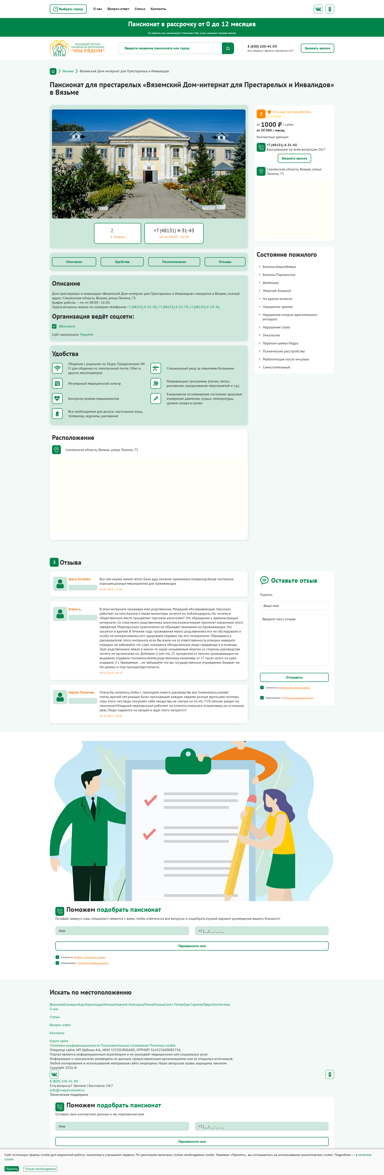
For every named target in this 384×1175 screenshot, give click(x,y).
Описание (74, 261)
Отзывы (225, 261)
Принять (12, 1169)
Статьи (140, 8)
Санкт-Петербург (177, 1004)
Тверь (207, 1004)
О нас (97, 8)
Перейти (86, 334)
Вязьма (68, 71)
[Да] (262, 688)
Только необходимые (40, 1169)
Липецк (109, 1004)
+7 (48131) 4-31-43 (174, 230)
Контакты (158, 8)
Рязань (159, 1004)
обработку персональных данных (294, 687)
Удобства (122, 261)
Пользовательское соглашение (125, 1045)
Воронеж (57, 1004)
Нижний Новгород (129, 1004)
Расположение (174, 261)
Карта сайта (59, 1041)
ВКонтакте (318, 9)
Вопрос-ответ (118, 8)
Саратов (196, 1004)
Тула (215, 1004)
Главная (53, 71)
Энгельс (224, 1004)
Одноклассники (329, 9)
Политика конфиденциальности (75, 1045)
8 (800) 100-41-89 (262, 46)
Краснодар (94, 1004)
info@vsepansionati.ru (67, 1090)
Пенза (149, 1004)
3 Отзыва (274, 116)
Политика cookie (163, 1045)
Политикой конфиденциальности (297, 697)
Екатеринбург (75, 1004)
